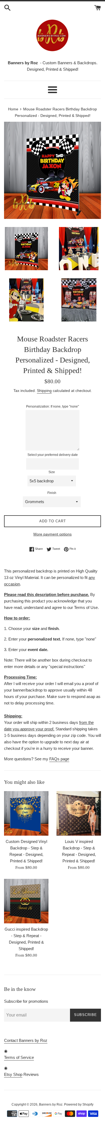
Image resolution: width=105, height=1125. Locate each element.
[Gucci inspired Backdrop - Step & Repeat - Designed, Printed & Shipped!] (26, 901)
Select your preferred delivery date (52, 455)
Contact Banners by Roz (25, 1040)
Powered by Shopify (78, 1104)
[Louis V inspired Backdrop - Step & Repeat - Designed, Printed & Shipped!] (79, 813)
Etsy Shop (13, 1074)
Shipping (44, 390)
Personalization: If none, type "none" (52, 406)
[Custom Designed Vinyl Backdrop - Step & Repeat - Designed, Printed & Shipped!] (26, 813)
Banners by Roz (50, 1104)
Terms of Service (19, 1057)
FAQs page (59, 759)
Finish (51, 493)
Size (51, 472)
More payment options (52, 534)
